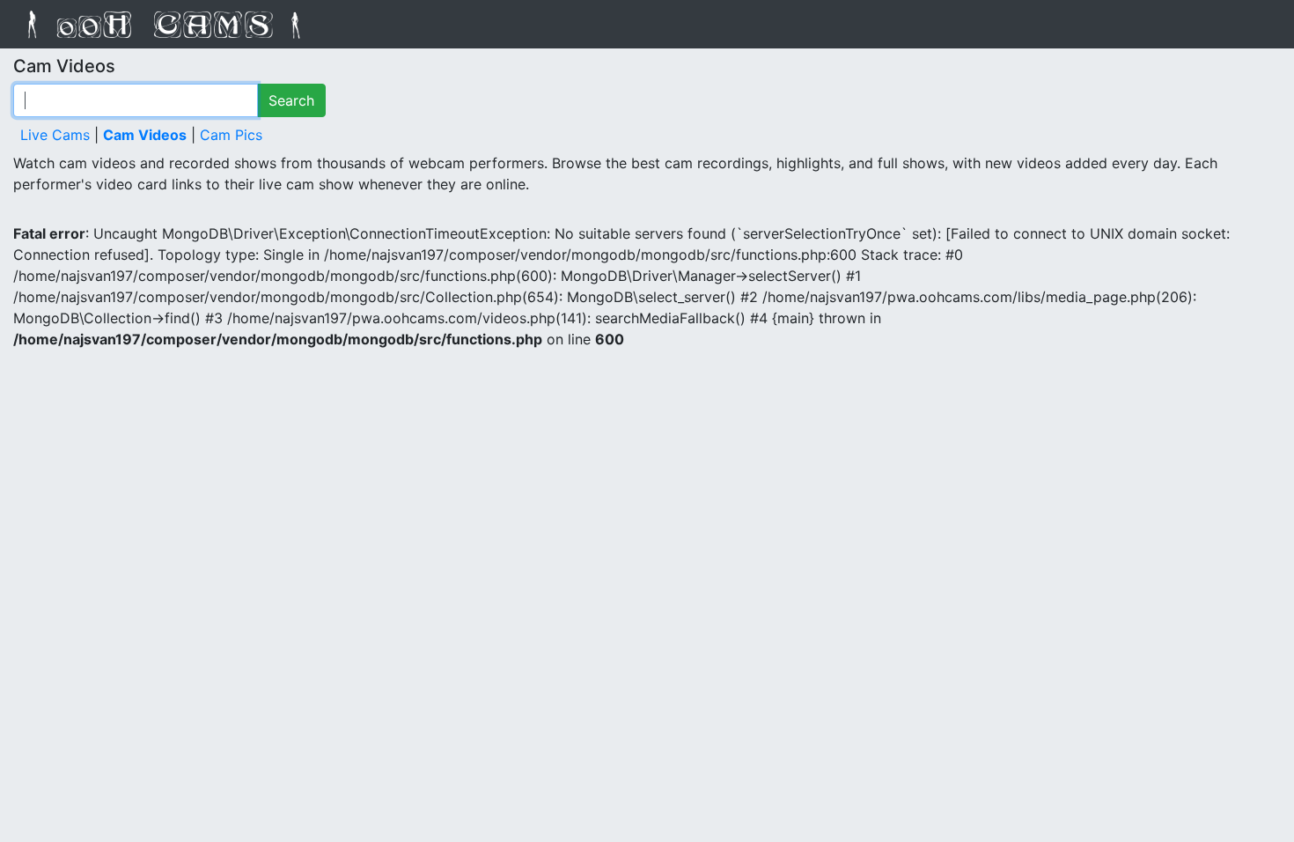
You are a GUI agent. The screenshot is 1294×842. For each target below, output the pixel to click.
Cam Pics (231, 135)
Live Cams (55, 135)
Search (291, 100)
